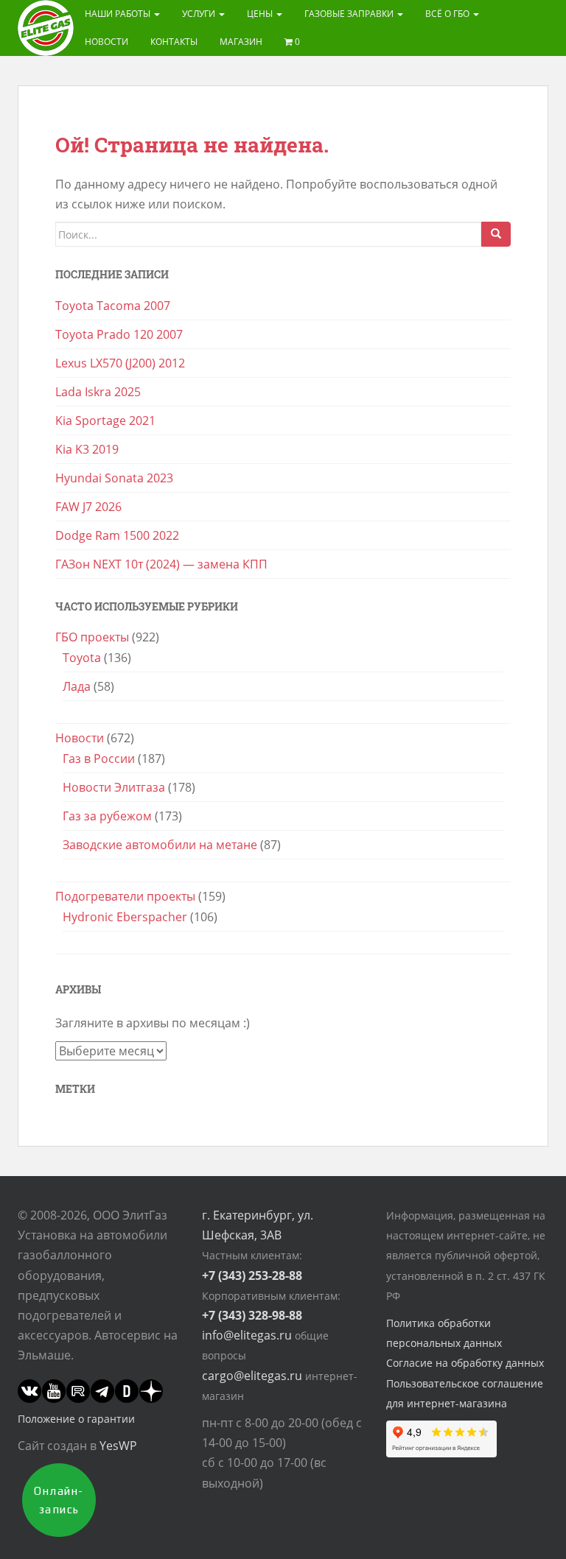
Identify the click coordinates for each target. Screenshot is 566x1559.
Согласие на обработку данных (465, 1363)
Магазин (241, 41)
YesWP (118, 1445)
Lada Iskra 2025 (98, 392)
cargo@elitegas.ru (252, 1376)
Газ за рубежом (107, 816)
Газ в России (99, 758)
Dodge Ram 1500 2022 (117, 535)
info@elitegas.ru (247, 1335)
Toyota (82, 658)
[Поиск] (496, 234)
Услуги (199, 13)
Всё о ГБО (448, 13)
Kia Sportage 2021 (105, 420)
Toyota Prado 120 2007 (119, 334)
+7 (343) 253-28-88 (252, 1275)
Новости (106, 41)
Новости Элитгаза (114, 787)
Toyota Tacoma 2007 (112, 306)
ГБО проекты (92, 637)
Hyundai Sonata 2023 (114, 478)
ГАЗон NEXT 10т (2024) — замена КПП (161, 564)
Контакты (174, 41)
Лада (77, 686)
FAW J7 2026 (88, 507)
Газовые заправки (350, 13)
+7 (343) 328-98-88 (252, 1315)
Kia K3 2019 (87, 449)
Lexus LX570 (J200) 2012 (120, 363)
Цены (261, 13)
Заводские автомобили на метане (160, 845)
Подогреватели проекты (125, 896)
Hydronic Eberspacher (125, 917)
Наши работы (119, 13)
